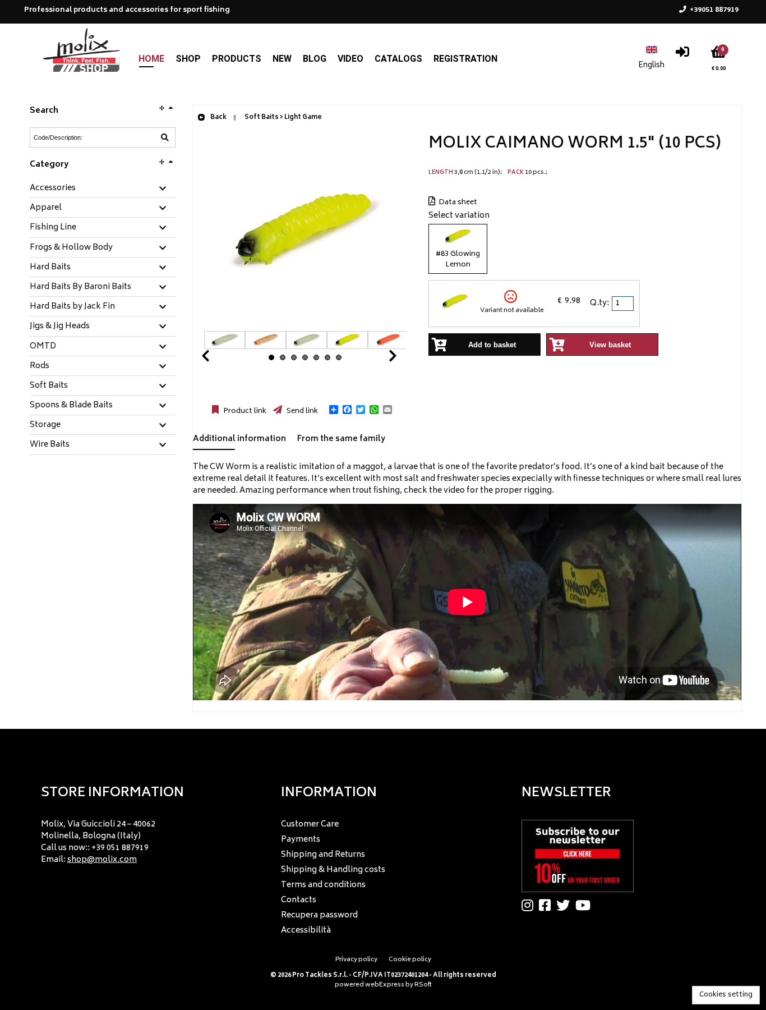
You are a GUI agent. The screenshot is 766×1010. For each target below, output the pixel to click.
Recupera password (319, 915)
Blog (314, 58)
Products (236, 58)
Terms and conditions (323, 885)
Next (379, 359)
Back (218, 117)
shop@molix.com (102, 860)
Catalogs (398, 58)
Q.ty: (599, 303)
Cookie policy (410, 959)
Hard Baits (50, 268)
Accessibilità (306, 931)
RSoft (423, 985)
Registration (465, 58)
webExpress (384, 985)
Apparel (46, 208)
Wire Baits (50, 445)
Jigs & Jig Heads (60, 327)
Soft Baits (49, 386)
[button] (333, 409)
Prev (219, 359)
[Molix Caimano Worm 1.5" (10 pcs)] (305, 325)
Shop (188, 58)
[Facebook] (547, 905)
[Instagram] (530, 905)
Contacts (298, 900)
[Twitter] (565, 905)
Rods (39, 366)
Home (151, 58)
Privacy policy (356, 959)
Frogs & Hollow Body (71, 248)
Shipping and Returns (323, 855)
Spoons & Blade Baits (71, 406)
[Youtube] (585, 905)
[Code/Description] (165, 137)
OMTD (43, 347)
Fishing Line (53, 228)
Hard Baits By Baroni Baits (80, 287)
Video (350, 58)
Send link (301, 411)
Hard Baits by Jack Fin (72, 307)
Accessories (53, 188)
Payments (300, 840)
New (282, 58)
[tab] (103, 189)
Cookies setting (726, 995)
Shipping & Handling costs (333, 870)
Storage (45, 425)
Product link (244, 411)
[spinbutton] (623, 303)
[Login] (682, 55)
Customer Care (310, 825)
